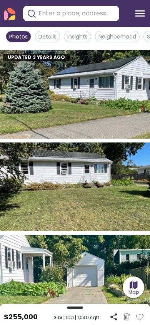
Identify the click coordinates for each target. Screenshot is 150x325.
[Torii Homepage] (9, 13)
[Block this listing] (126, 316)
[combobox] (76, 13)
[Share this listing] (113, 316)
